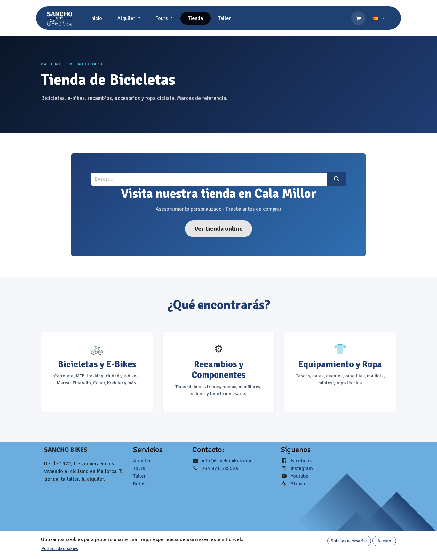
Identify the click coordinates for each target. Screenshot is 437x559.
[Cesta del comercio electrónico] (358, 18)
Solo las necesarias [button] (349, 541)
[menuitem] (96, 18)
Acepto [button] (384, 541)
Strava (298, 484)
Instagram (302, 468)
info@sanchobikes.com (227, 461)
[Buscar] (336, 179)
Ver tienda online (219, 229)
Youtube (299, 476)
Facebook (301, 461)
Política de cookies (59, 548)
